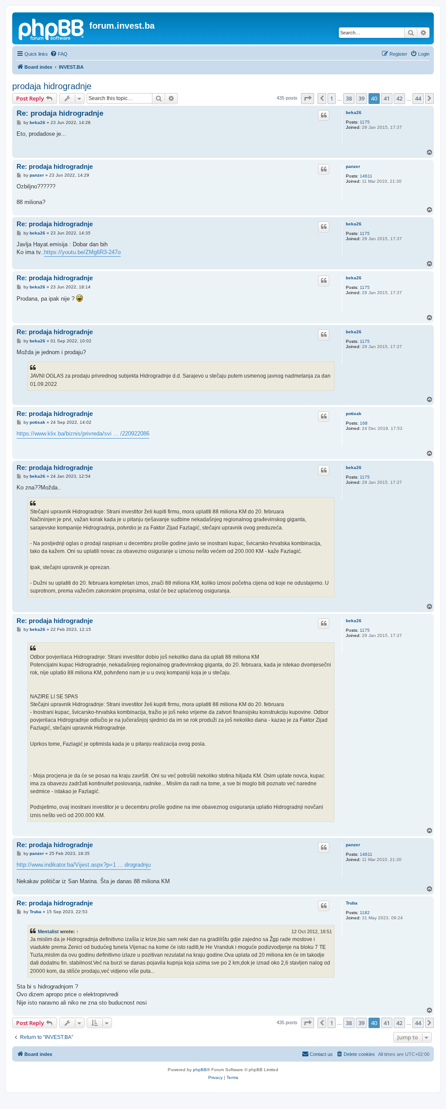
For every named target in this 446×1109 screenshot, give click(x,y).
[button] (307, 98)
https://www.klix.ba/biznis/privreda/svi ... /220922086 (83, 433)
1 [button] (331, 98)
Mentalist (48, 931)
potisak (354, 413)
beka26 (354, 112)
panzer (353, 166)
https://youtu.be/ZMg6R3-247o (82, 252)
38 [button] (349, 98)
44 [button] (418, 98)
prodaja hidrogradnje (51, 86)
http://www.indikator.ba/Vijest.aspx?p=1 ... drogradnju (84, 864)
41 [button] (387, 98)
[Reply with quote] (323, 115)
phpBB (200, 1069)
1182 (365, 912)
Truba (352, 903)
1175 (365, 122)
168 (364, 423)
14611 (366, 176)
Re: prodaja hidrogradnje (60, 113)
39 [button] (361, 98)
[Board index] (51, 28)
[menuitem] (59, 54)
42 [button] (399, 98)
